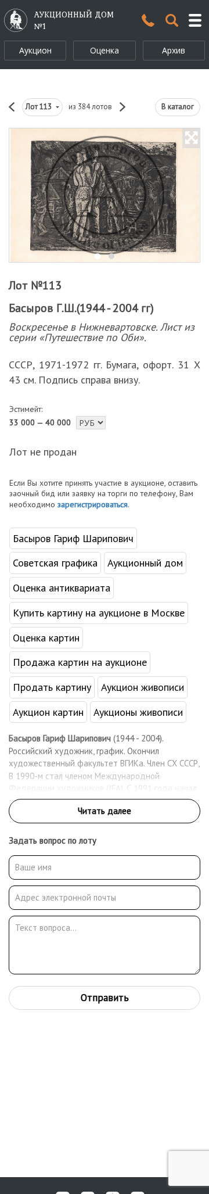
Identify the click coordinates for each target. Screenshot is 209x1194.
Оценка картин (46, 637)
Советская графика (55, 562)
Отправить (105, 997)
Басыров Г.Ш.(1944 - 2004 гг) (81, 307)
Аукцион (35, 50)
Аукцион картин (48, 712)
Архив (173, 50)
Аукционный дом (145, 562)
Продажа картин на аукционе (80, 662)
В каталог (177, 107)
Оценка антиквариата (61, 587)
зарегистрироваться (92, 504)
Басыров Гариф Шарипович (73, 538)
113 (39, 107)
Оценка (104, 50)
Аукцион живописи (142, 687)
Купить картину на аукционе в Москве (99, 612)
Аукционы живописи (138, 712)
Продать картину (52, 687)
